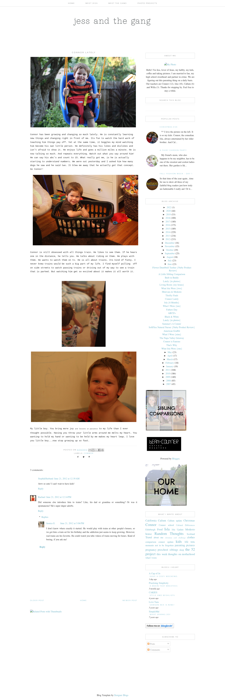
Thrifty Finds (172, 295)
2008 (168, 380)
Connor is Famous (171, 341)
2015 (168, 228)
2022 (169, 207)
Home (71, 3)
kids (179, 541)
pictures (190, 545)
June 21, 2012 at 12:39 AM (66, 478)
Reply (40, 488)
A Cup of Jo (154, 573)
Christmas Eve (169, 127)
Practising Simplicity (159, 582)
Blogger (175, 458)
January (169, 366)
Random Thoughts (169, 533)
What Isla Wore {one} (171, 348)
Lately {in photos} (172, 281)
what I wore (151, 557)
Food (160, 529)
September (170, 253)
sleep (181, 549)
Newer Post (130, 600)
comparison (150, 541)
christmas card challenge (175, 537)
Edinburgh (150, 529)
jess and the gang (112, 20)
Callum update (175, 520)
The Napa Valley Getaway (172, 338)
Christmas (189, 520)
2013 (168, 235)
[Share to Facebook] (99, 450)
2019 (168, 214)
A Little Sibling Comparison (171, 274)
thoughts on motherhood (181, 554)
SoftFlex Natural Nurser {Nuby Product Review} (172, 327)
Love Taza (154, 601)
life (186, 542)
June (170, 264)
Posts (152, 643)
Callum (162, 520)
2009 (168, 376)
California (150, 520)
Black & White (172, 316)
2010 (168, 373)
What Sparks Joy (160, 614)
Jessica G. (50, 523)
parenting (180, 545)
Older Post (37, 600)
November (170, 246)
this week (162, 554)
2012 (168, 239)
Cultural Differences (185, 525)
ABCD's (172, 313)
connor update (165, 541)
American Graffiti (172, 330)
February (170, 362)
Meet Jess (91, 3)
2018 (168, 217)
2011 (168, 369)
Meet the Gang (117, 3)
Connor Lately (172, 298)
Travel (148, 537)
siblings (173, 549)
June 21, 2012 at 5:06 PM (72, 523)
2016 (168, 225)
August (170, 257)
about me (158, 537)
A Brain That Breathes (164, 586)
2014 (168, 232)
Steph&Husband (45, 478)
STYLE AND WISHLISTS (162, 595)
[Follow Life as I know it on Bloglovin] (159, 627)
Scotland (191, 533)
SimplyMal (154, 611)
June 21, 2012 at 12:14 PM (58, 497)
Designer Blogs (121, 695)
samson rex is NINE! (162, 605)
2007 (168, 384)
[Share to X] (96, 450)
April (169, 355)
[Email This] (90, 450)
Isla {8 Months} (171, 302)
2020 (168, 210)
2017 (168, 221)
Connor (88, 453)
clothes (191, 537)
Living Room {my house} (172, 284)
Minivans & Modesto (172, 291)
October (169, 249)
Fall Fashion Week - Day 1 (176, 174)
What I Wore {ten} (172, 306)
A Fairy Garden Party (173, 150)
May (170, 352)
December (169, 242)
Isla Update (177, 529)
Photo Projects (147, 3)
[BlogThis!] (93, 450)
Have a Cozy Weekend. (164, 576)
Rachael (41, 497)
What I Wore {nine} (171, 334)
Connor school (166, 525)
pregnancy (150, 549)
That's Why (171, 345)
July (170, 260)
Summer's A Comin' (171, 323)
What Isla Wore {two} (171, 288)
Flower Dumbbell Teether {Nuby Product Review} (171, 269)
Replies (45, 517)
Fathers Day (171, 309)
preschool (163, 549)
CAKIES (153, 592)
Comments (154, 649)
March (170, 359)
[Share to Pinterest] (102, 450)
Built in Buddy (172, 277)
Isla (167, 528)
